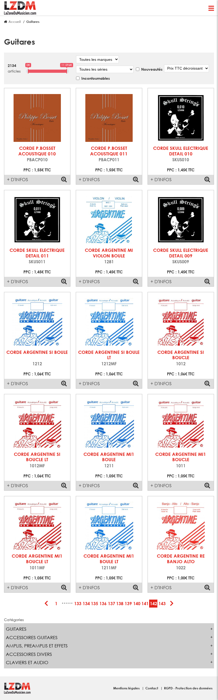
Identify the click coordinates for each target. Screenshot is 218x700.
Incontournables (95, 78)
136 (103, 603)
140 (136, 603)
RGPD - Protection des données (188, 688)
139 (128, 603)
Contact (152, 688)
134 (86, 603)
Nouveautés (151, 69)
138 (119, 603)
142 (153, 603)
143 (162, 603)
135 (94, 603)
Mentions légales (126, 688)
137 (111, 603)
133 (77, 603)
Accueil (15, 21)
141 (145, 603)
